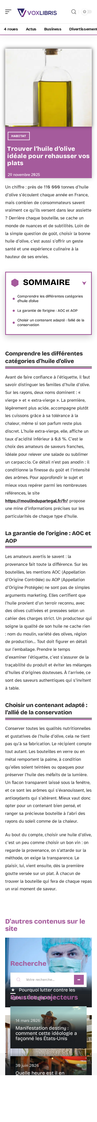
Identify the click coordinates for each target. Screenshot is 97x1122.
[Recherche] (73, 12)
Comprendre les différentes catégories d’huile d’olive (50, 298)
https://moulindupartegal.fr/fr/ (36, 501)
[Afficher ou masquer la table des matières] (78, 283)
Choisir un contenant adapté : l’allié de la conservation (50, 322)
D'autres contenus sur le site (45, 925)
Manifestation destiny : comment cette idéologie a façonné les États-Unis (46, 1033)
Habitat (18, 136)
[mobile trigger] (9, 11)
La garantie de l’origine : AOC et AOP (47, 310)
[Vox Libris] (37, 11)
